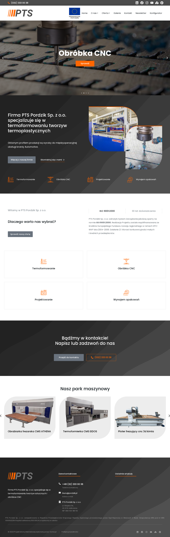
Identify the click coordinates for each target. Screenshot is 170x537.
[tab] (107, 211)
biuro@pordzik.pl (69, 493)
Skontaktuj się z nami (51, 159)
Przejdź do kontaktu (69, 357)
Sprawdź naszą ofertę (20, 234)
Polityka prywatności (70, 532)
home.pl (53, 532)
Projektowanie (103, 179)
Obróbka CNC (63, 179)
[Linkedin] (137, 2)
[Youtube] (151, 2)
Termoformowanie (26, 179)
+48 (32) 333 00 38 (72, 484)
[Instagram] (146, 2)
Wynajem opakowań (146, 179)
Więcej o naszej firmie (22, 159)
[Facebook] (141, 2)
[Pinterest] (161, 2)
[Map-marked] (156, 2)
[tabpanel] (125, 226)
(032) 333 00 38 (19, 2)
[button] (2, 58)
